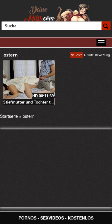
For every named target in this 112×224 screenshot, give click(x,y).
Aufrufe (89, 55)
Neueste (76, 55)
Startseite (9, 116)
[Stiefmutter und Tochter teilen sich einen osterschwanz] (29, 79)
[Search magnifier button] (106, 25)
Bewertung (102, 55)
